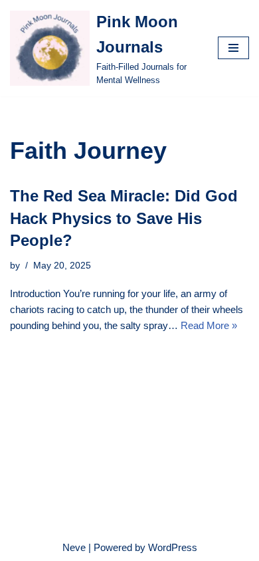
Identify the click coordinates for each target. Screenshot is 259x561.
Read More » (209, 325)
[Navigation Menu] (233, 48)
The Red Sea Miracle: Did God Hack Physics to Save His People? (124, 218)
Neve (74, 547)
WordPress (172, 547)
